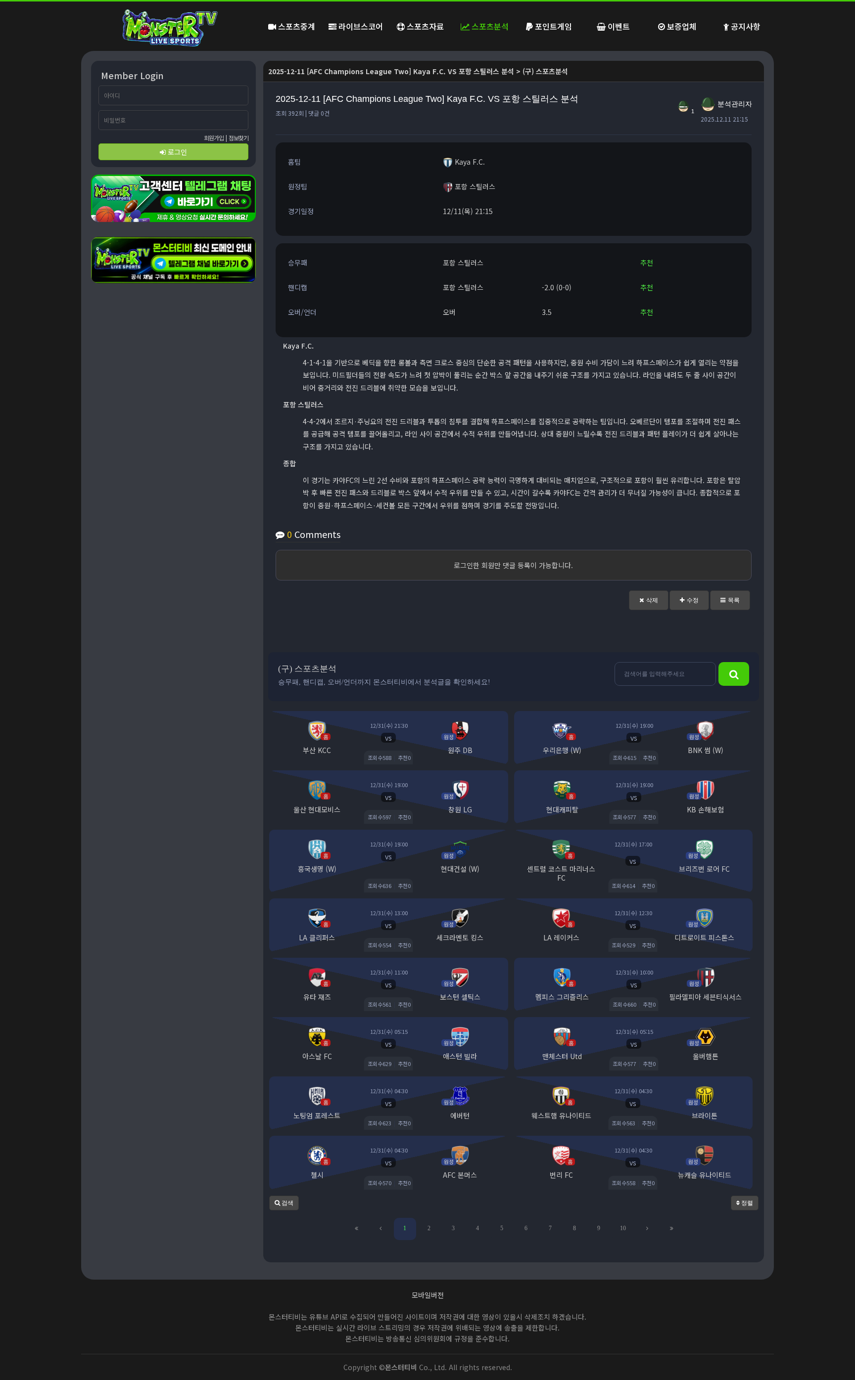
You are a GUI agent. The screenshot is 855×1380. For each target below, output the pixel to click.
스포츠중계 (295, 26)
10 (623, 1228)
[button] (648, 600)
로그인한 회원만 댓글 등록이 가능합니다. (513, 565)
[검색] (733, 674)
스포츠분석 (489, 26)
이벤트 (618, 26)
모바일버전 (428, 1295)
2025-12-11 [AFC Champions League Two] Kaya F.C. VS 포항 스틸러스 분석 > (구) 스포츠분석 (418, 71)
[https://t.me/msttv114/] (173, 260)
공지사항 (744, 26)
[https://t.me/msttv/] (173, 198)
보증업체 (681, 26)
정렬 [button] (746, 1203)
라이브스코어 (359, 26)
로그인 (176, 152)
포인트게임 (552, 26)
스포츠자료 (424, 26)
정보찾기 (238, 138)
